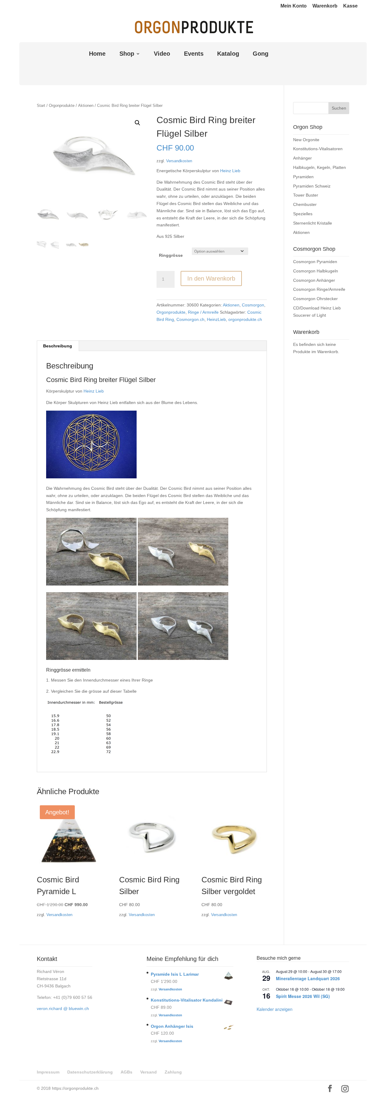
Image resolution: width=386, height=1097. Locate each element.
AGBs (126, 1072)
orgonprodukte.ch (245, 319)
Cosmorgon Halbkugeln (315, 271)
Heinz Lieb (230, 170)
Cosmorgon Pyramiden (315, 261)
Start (41, 105)
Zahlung (173, 1072)
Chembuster (305, 204)
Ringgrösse (171, 255)
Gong (260, 54)
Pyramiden (303, 176)
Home (97, 54)
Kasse (350, 6)
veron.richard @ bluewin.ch (63, 1008)
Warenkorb (324, 6)
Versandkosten (179, 161)
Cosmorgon (253, 305)
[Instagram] (345, 1088)
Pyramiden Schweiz (312, 186)
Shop (126, 54)
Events (194, 54)
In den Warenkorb (211, 278)
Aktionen (85, 105)
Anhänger (302, 158)
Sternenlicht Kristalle (312, 223)
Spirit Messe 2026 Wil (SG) (303, 996)
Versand (148, 1072)
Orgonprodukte (61, 105)
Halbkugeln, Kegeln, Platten (319, 167)
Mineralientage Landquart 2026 (308, 978)
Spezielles (302, 213)
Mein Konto (293, 6)
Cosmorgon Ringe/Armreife (319, 289)
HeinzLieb (216, 319)
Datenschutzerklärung (90, 1072)
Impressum (48, 1072)
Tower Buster (305, 195)
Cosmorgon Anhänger (314, 280)
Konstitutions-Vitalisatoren (318, 148)
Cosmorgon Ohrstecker (315, 298)
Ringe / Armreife (203, 312)
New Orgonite (306, 139)
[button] (137, 122)
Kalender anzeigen (275, 1009)
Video (162, 54)
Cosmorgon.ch (190, 319)
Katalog (228, 54)
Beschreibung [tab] (57, 345)
